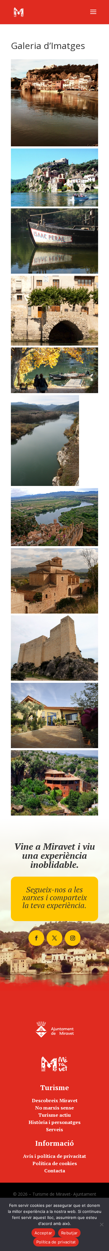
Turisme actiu (54, 1115)
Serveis (54, 1129)
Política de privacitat (56, 1242)
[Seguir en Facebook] (36, 938)
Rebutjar (69, 1232)
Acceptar (43, 1232)
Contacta (54, 1170)
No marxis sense (54, 1107)
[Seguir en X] (54, 938)
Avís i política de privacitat (54, 1156)
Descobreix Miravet (55, 1100)
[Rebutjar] (101, 1224)
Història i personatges (54, 1122)
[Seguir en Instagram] (73, 938)
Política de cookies (54, 1163)
